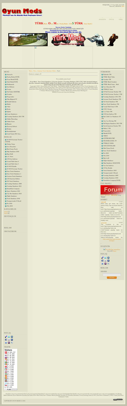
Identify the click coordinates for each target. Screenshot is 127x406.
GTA (76, 23)
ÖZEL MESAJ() (105, 195)
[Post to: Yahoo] (8, 342)
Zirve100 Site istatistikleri (112, 249)
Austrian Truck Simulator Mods (46, 71)
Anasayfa (102, 19)
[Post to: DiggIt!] (11, 336)
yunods (53, 23)
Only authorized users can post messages (112, 239)
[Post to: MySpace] (11, 339)
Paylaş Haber (64, 23)
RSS (123, 6)
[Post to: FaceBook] (5, 339)
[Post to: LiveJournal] (11, 342)
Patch (5, 213)
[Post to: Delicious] (5, 336)
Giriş (120, 19)
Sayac (114, 251)
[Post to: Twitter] (8, 336)
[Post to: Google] (8, 339)
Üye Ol (111, 19)
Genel (6, 211)
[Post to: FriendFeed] (5, 342)
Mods (41, 23)
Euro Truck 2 (88, 23)
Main (30, 71)
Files (34, 71)
